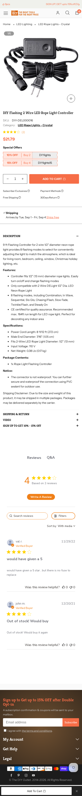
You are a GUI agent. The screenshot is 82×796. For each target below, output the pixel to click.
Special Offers (12, 147)
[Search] (67, 13)
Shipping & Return (16, 414)
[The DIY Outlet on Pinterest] (18, 775)
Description (11, 236)
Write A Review (41, 497)
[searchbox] (27, 515)
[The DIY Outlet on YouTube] (33, 775)
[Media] (71, 98)
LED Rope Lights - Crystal (35, 125)
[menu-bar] (7, 13)
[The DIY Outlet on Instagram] (26, 775)
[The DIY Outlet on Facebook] (11, 775)
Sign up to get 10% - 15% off (22, 425)
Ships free (52, 217)
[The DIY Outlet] (24, 13)
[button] (7, 178)
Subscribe (70, 722)
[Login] (58, 13)
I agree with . (30, 730)
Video (7, 420)
